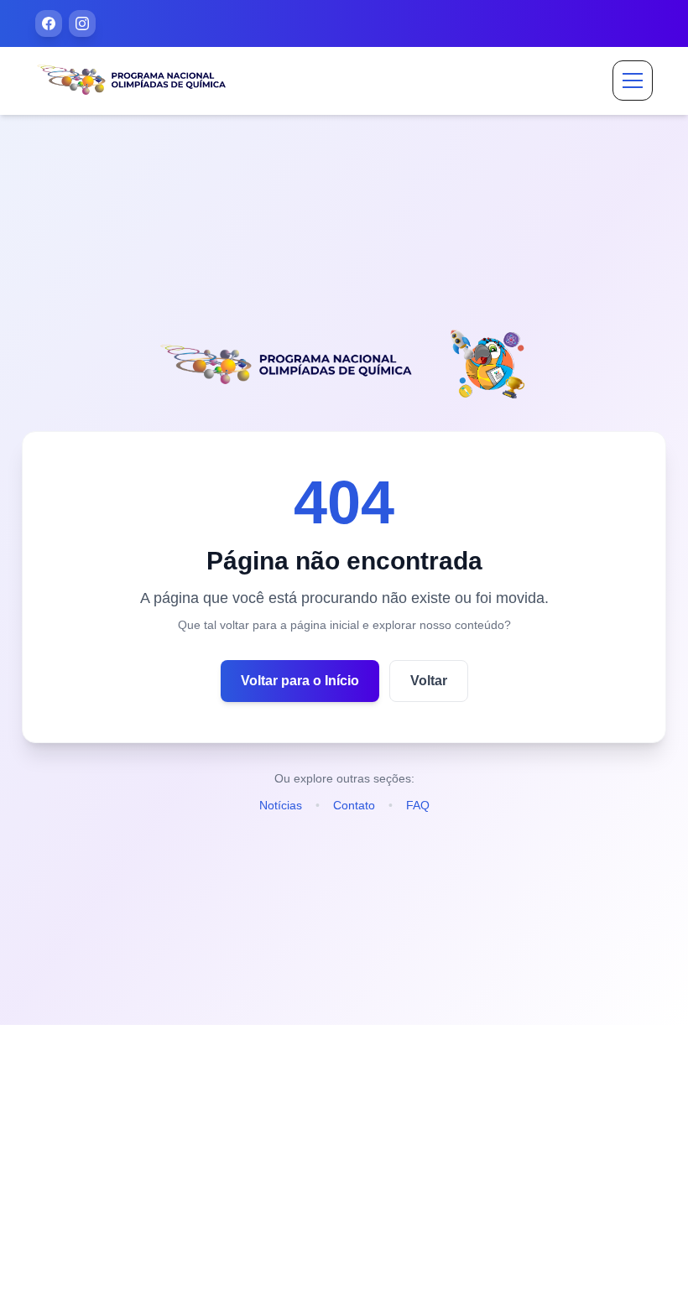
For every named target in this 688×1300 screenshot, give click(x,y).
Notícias (280, 805)
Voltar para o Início (300, 680)
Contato (354, 805)
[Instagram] (82, 23)
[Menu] (632, 80)
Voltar (428, 680)
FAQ (418, 805)
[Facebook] (48, 23)
